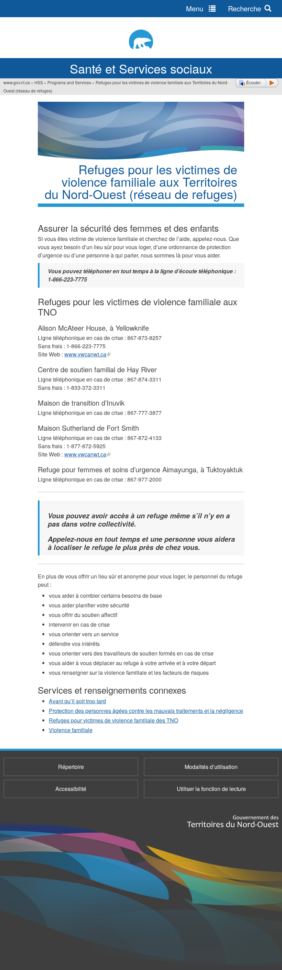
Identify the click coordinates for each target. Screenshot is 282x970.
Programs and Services (69, 82)
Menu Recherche (223, 8)
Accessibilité (70, 789)
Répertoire (71, 767)
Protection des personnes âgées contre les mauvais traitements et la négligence (146, 711)
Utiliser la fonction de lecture (211, 789)
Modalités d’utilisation (211, 767)
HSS (38, 82)
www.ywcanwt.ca (87, 354)
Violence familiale (71, 730)
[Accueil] (141, 39)
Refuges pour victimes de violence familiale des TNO (113, 720)
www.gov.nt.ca (16, 82)
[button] (257, 82)
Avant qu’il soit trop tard (77, 701)
